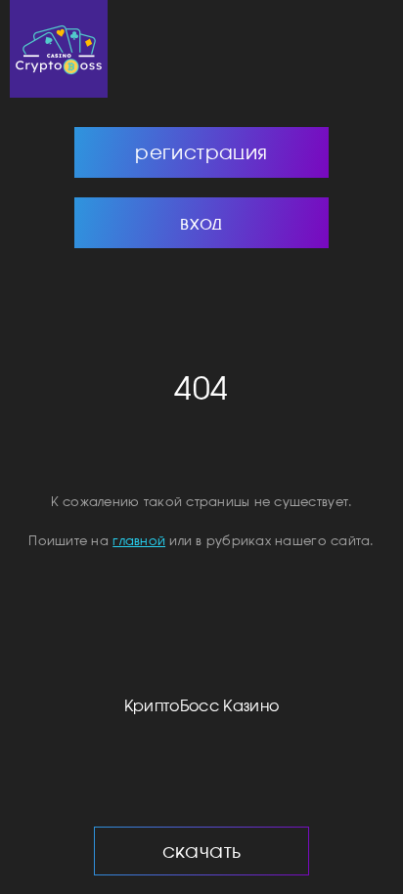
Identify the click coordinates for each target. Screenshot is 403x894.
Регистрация (201, 152)
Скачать (202, 850)
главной (138, 540)
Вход (201, 222)
